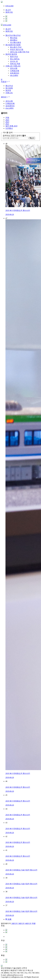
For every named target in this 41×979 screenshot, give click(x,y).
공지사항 (13, 68)
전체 (7, 118)
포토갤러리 (14, 73)
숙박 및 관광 (15, 64)
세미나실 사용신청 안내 (19, 52)
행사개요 (13, 38)
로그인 (8, 10)
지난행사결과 (15, 42)
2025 (7, 120)
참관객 (8, 90)
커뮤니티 (9, 93)
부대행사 (13, 40)
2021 (7, 124)
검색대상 (6, 135)
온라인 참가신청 (16, 49)
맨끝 (34, 923)
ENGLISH (9, 6)
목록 (9, 919)
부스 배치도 (15, 59)
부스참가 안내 (15, 47)
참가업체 (9, 88)
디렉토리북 (14, 71)
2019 (11, 126)
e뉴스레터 (14, 75)
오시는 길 (14, 61)
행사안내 (9, 86)
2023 (7, 122)
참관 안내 (14, 57)
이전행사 (9, 128)
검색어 (21, 135)
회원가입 (9, 12)
